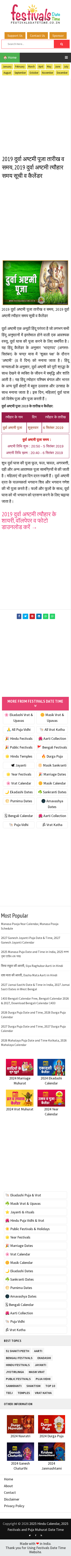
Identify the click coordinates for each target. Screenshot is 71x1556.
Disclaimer (11, 1499)
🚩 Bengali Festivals (52, 747)
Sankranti (13, 1385)
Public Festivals (18, 1378)
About (8, 1486)
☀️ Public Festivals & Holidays (27, 1229)
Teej (9, 1392)
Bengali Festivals (19, 1357)
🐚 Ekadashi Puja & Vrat (23, 1195)
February (19, 66)
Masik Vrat (37, 1371)
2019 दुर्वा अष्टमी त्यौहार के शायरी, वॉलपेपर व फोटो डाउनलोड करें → (29, 520)
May (49, 66)
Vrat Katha (43, 1392)
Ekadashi (44, 1357)
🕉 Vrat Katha (52, 824)
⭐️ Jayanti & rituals (19, 1212)
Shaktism (33, 1385)
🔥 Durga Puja (52, 756)
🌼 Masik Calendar (52, 783)
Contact (10, 1492)
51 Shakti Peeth (17, 1350)
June (57, 66)
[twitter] (30, 1535)
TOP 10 (50, 1385)
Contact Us (37, 36)
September (20, 72)
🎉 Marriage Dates (52, 774)
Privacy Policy (14, 1506)
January (7, 66)
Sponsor (58, 36)
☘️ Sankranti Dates (52, 792)
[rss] (41, 1535)
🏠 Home (10, 57)
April (40, 66)
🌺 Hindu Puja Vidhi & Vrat (24, 1220)
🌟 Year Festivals (18, 774)
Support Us (14, 36)
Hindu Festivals (18, 1364)
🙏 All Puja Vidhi (19, 729)
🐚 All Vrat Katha (52, 729)
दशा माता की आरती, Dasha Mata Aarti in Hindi (29, 975)
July (66, 66)
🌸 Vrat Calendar (18, 783)
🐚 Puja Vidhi (18, 824)
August (7, 72)
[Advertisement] (35, 115)
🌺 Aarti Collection (52, 738)
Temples (24, 1392)
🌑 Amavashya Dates (20, 1296)
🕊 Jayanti (18, 765)
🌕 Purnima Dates (18, 801)
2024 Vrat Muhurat (19, 1109)
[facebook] (35, 1535)
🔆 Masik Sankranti (52, 765)
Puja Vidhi (43, 1378)
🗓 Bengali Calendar (18, 815)
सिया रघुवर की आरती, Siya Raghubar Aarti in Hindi (32, 966)
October (34, 72)
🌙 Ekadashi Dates (19, 792)
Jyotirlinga (15, 1371)
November (47, 72)
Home (8, 1479)
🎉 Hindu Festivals (19, 738)
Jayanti (40, 1364)
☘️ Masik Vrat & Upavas (23, 1203)
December (62, 72)
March (31, 66)
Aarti (38, 1350)
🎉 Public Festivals (19, 747)
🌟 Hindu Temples (18, 756)
